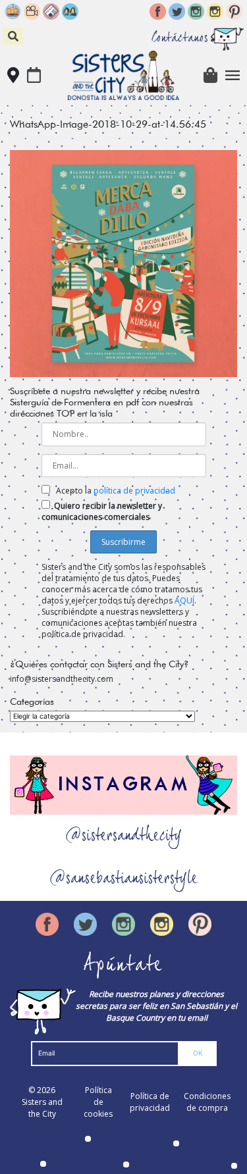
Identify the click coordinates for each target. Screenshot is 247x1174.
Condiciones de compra (207, 1101)
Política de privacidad (150, 1101)
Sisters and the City (42, 1107)
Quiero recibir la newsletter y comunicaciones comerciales (101, 511)
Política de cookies (98, 1102)
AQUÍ (184, 600)
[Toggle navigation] (232, 75)
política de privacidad (134, 490)
